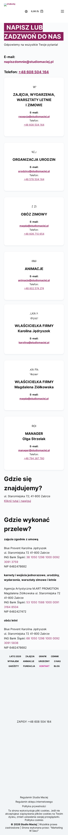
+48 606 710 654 (34, 233)
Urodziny (44, 661)
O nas (57, 661)
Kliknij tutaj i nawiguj (17, 501)
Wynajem (13, 661)
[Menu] (62, 11)
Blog (57, 666)
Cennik (55, 656)
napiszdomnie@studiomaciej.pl (29, 62)
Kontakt (44, 666)
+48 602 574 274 (34, 288)
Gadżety (14, 666)
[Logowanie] (26, 11)
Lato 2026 (15, 656)
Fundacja (29, 666)
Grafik (43, 656)
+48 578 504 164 (34, 179)
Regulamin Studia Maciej (34, 797)
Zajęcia (30, 656)
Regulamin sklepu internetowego (34, 801)
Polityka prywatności (34, 806)
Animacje (28, 661)
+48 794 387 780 (34, 458)
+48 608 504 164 (33, 72)
